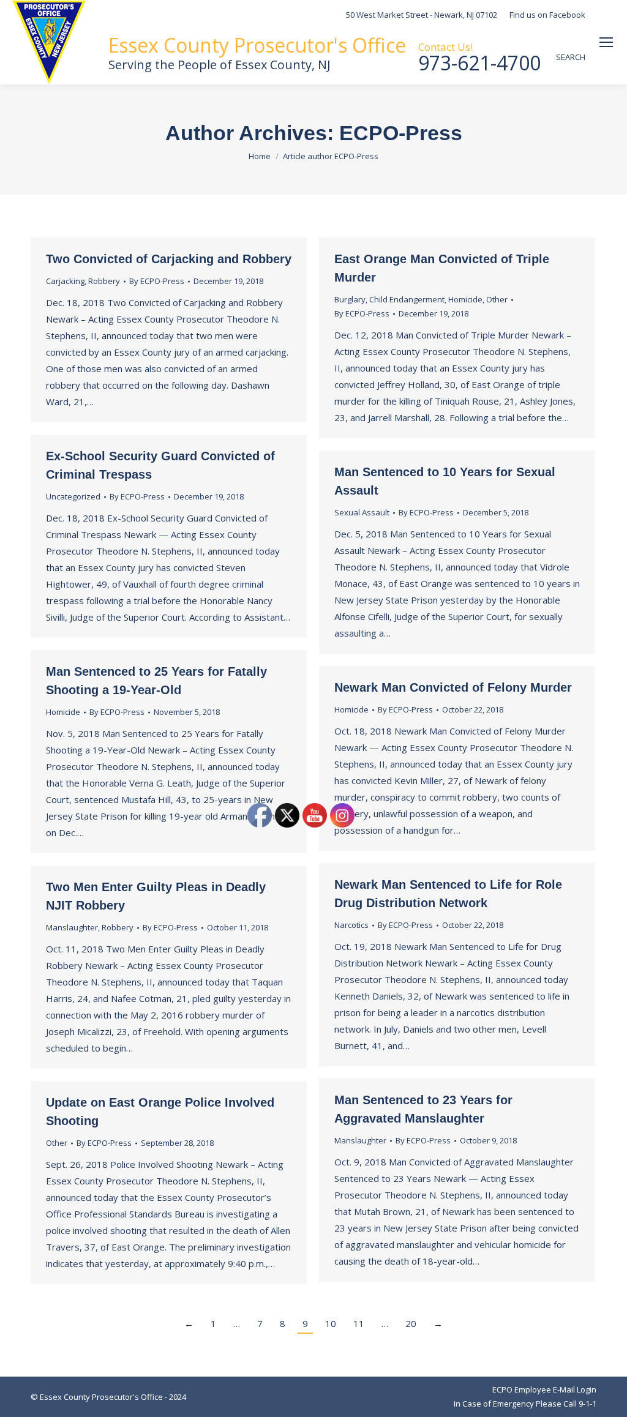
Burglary (350, 299)
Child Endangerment (407, 299)
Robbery (104, 280)
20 (410, 1323)
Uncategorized (73, 496)
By (156, 280)
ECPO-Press (400, 132)
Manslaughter (72, 927)
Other (497, 299)
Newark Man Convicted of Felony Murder (453, 687)
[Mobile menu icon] (606, 42)
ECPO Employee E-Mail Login (544, 1389)
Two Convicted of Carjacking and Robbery (168, 259)
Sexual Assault (361, 512)
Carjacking (65, 280)
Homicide (465, 299)
